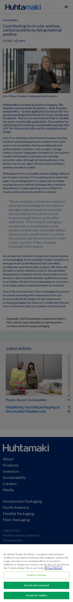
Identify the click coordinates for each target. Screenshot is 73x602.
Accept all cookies (36, 595)
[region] (36, 573)
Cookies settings (36, 575)
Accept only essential (36, 585)
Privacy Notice (53, 568)
